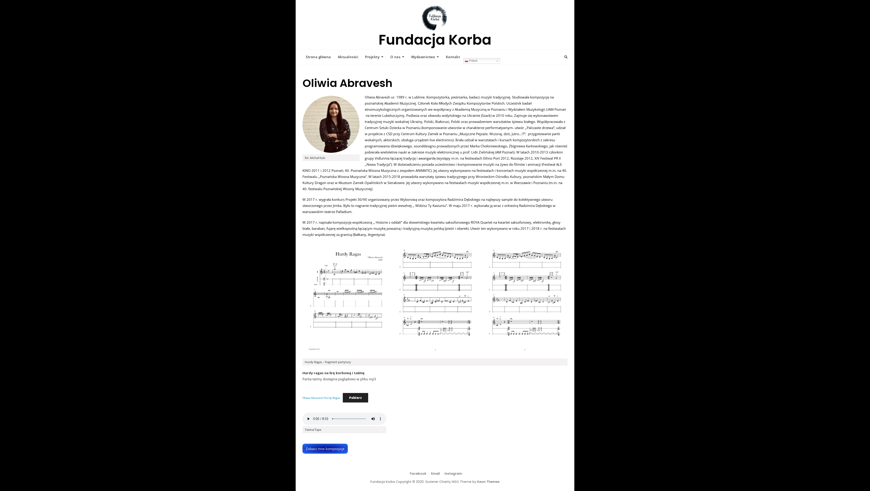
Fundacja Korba (435, 40)
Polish (472, 60)
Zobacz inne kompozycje (325, 448)
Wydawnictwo (423, 57)
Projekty (372, 57)
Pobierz (355, 397)
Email (435, 473)
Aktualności (348, 57)
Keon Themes (488, 481)
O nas (395, 57)
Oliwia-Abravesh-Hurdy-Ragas (321, 398)
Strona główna (318, 57)
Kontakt (453, 57)
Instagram (453, 473)
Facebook (418, 473)
